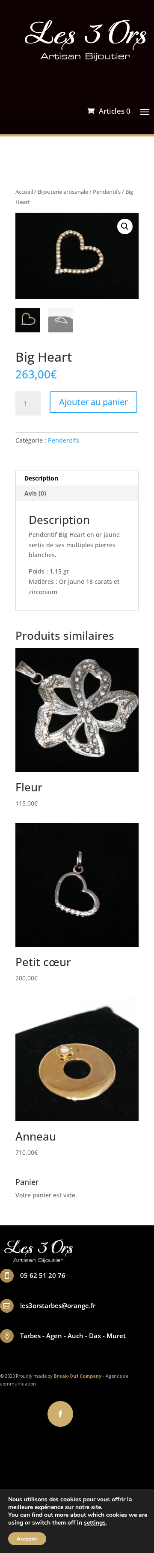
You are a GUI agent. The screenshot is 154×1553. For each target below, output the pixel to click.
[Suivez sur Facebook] (60, 1414)
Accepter (27, 1538)
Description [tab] (41, 478)
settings (95, 1523)
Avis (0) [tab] (35, 493)
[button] (125, 226)
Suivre (92, 1413)
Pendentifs (107, 191)
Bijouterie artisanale (63, 191)
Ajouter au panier (93, 402)
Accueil (24, 191)
